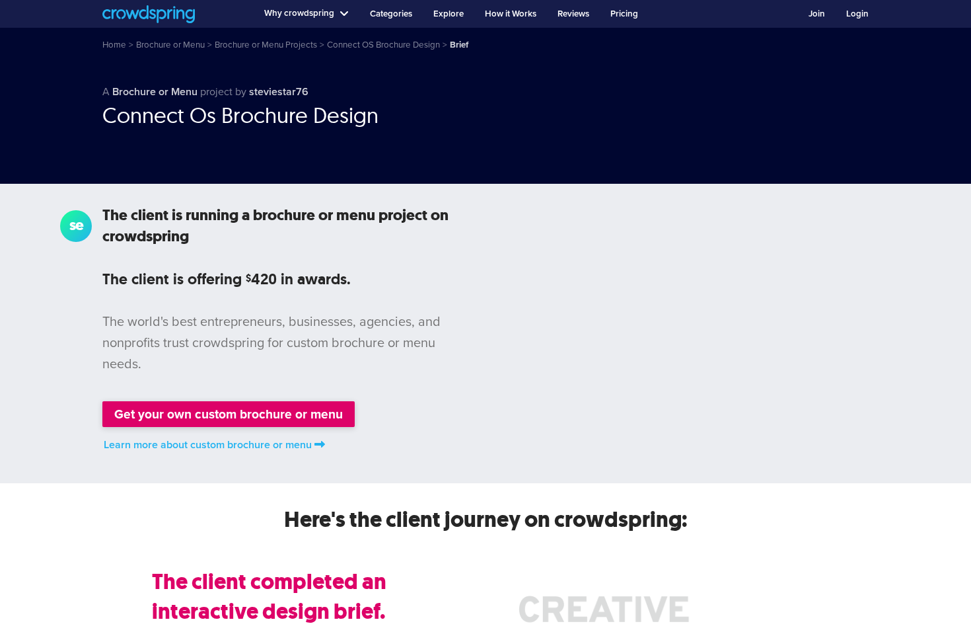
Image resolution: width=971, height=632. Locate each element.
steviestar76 (278, 92)
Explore (448, 14)
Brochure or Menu (155, 92)
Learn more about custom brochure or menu (208, 445)
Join (817, 14)
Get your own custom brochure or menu (228, 414)
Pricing (624, 14)
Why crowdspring (299, 13)
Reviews (573, 14)
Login (857, 14)
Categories (391, 14)
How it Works (510, 14)
